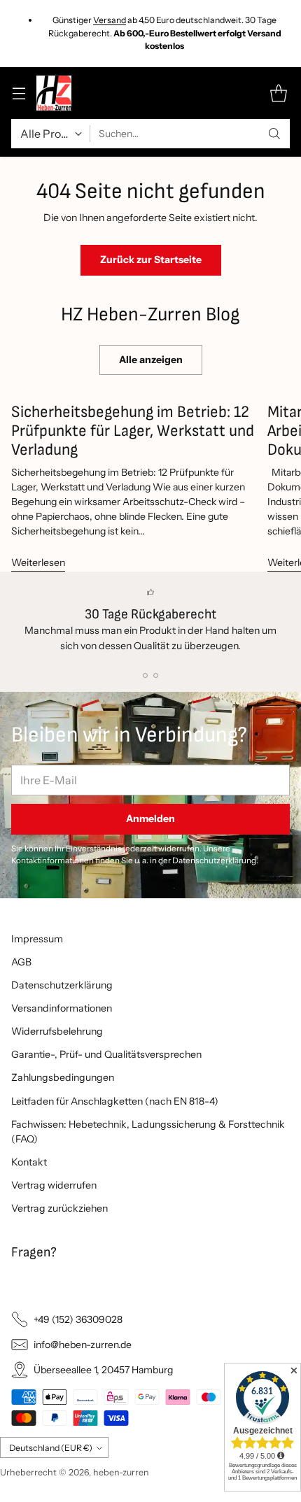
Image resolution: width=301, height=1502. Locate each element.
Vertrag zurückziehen (59, 1208)
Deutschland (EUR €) (50, 1448)
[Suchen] (274, 133)
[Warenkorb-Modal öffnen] (278, 93)
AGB (21, 962)
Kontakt (29, 1162)
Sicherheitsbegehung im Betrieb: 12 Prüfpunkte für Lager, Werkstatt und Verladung (132, 431)
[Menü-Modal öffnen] (18, 93)
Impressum (37, 939)
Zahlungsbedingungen (62, 1077)
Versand (109, 20)
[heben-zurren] (53, 93)
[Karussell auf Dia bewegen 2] (155, 675)
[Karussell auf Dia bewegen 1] (145, 675)
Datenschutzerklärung (62, 985)
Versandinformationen (61, 1008)
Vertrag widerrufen (54, 1185)
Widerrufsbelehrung (57, 1031)
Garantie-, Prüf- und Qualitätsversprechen (106, 1054)
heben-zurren (121, 1472)
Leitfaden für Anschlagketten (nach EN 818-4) (114, 1101)
